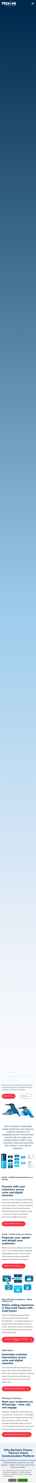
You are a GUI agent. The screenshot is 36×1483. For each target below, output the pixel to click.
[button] (32, 3)
